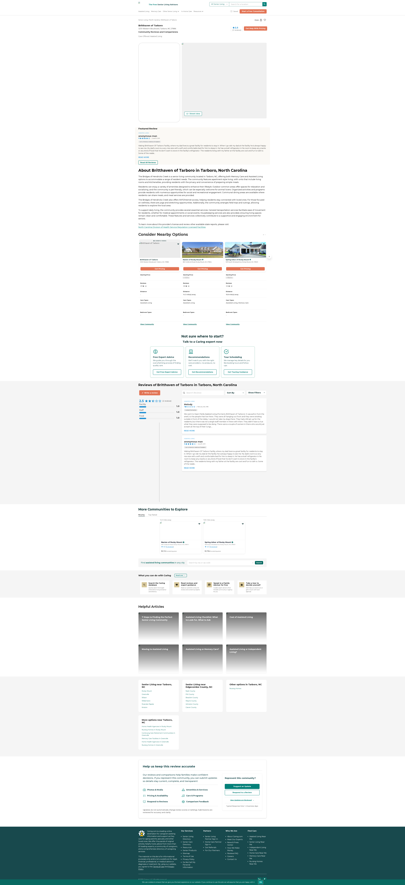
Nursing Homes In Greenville (152, 745)
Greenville (145, 694)
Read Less (179, 575)
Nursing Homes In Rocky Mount (154, 730)
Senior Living (143, 20)
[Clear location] (253, 562)
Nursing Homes (235, 688)
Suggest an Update (242, 786)
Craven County (191, 707)
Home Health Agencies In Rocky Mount (156, 726)
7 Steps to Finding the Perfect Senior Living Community (157, 618)
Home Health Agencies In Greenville (155, 742)
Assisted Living (143, 133)
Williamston (146, 701)
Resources (187, 847)
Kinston (144, 707)
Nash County (190, 691)
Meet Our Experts (235, 839)
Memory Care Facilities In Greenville (155, 738)
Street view (195, 114)
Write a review (151, 393)
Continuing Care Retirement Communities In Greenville (158, 734)
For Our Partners (212, 850)
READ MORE (143, 157)
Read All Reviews (148, 163)
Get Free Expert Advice (167, 372)
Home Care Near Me (258, 853)
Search (259, 563)
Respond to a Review (242, 792)
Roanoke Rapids (148, 704)
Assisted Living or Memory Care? (202, 649)
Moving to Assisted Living (155, 649)
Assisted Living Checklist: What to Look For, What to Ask (202, 618)
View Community (147, 324)
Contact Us (232, 859)
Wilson (144, 698)
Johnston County (192, 704)
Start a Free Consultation (253, 11)
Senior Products (189, 850)
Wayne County (191, 701)
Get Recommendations (202, 372)
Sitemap (186, 853)
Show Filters (254, 393)
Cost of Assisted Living (241, 617)
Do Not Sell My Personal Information (189, 864)
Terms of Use (158, 867)
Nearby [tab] (141, 515)
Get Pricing (160, 269)
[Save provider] (265, 20)
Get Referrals (210, 847)
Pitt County (190, 694)
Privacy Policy (188, 859)
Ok (260, 882)
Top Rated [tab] (152, 515)
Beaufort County (192, 698)
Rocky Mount (147, 691)
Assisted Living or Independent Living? (245, 650)
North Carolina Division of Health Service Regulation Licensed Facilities (172, 227)
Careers (230, 856)
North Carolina (154, 20)
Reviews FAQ (232, 853)
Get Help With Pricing (255, 28)
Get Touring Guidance (238, 372)
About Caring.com (235, 837)
